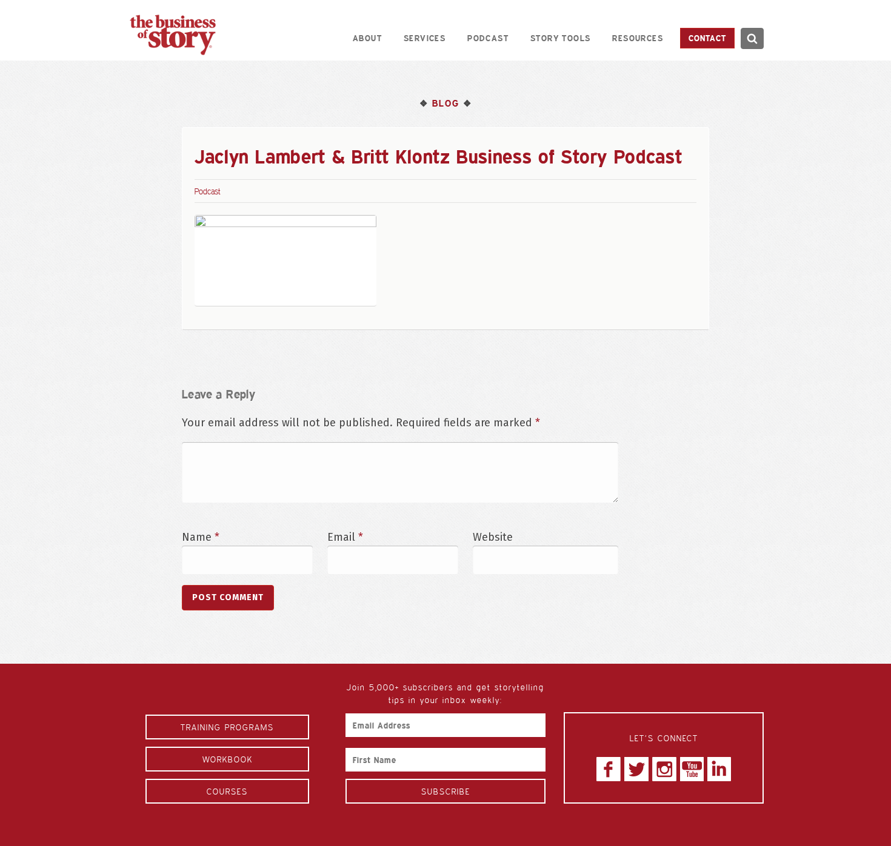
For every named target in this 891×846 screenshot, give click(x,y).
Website (493, 537)
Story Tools (560, 38)
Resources (637, 38)
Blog (445, 103)
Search (751, 38)
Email (345, 537)
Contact (707, 38)
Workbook (227, 759)
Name (200, 537)
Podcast (488, 38)
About (367, 38)
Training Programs (227, 727)
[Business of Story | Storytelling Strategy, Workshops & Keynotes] (172, 35)
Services (425, 38)
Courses (227, 791)
